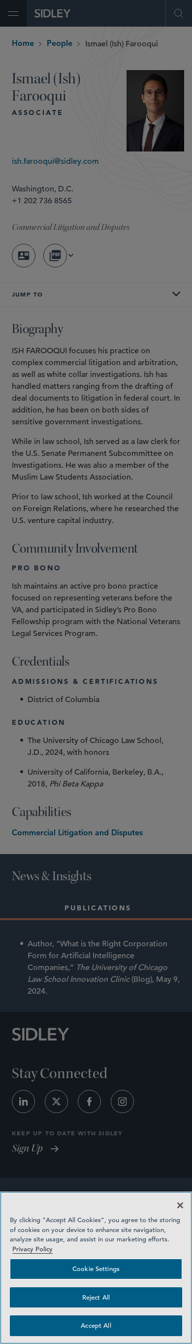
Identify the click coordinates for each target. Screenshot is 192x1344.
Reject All (96, 1297)
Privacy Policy (32, 1249)
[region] (96, 1268)
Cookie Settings (96, 1269)
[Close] (180, 1205)
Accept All (96, 1325)
